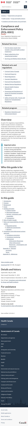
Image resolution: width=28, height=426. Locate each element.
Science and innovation (7, 391)
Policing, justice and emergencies (9, 378)
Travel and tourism (6, 353)
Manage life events (6, 404)
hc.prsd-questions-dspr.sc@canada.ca (12, 306)
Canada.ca (3, 15)
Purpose (6, 203)
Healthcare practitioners (13, 227)
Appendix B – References (10, 254)
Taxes (2, 365)
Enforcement (10, 239)
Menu (4, 12)
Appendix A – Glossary (9, 248)
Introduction (7, 201)
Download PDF (5, 265)
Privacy (3, 422)
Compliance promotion (13, 235)
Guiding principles (9, 208)
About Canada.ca (5, 416)
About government (6, 341)
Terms (7, 252)
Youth (2, 401)
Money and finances (6, 388)
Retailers (8, 229)
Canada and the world (6, 385)
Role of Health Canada (10, 220)
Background (7, 205)
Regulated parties (11, 226)
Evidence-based (10, 210)
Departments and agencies (15, 15)
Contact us (4, 324)
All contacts (4, 334)
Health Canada (6, 18)
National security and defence (8, 372)
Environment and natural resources (10, 369)
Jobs (2, 346)
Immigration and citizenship (8, 349)
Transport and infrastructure (8, 381)
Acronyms (9, 250)
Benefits (3, 359)
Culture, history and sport (7, 375)
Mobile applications (6, 413)
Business (3, 356)
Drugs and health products (18, 18)
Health (2, 362)
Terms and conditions (6, 419)
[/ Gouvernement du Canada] (10, 2)
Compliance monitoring (13, 237)
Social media (4, 410)
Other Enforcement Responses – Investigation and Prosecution (18, 244)
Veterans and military (6, 397)
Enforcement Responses (16, 241)
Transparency (10, 218)
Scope (5, 207)
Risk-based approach (12, 212)
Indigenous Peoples (6, 394)
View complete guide (7, 262)
